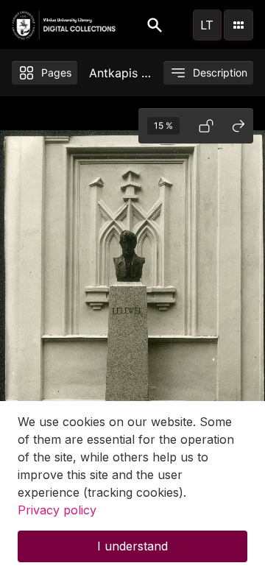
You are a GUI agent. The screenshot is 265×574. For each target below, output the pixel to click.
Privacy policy (57, 510)
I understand (132, 546)
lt (206, 25)
